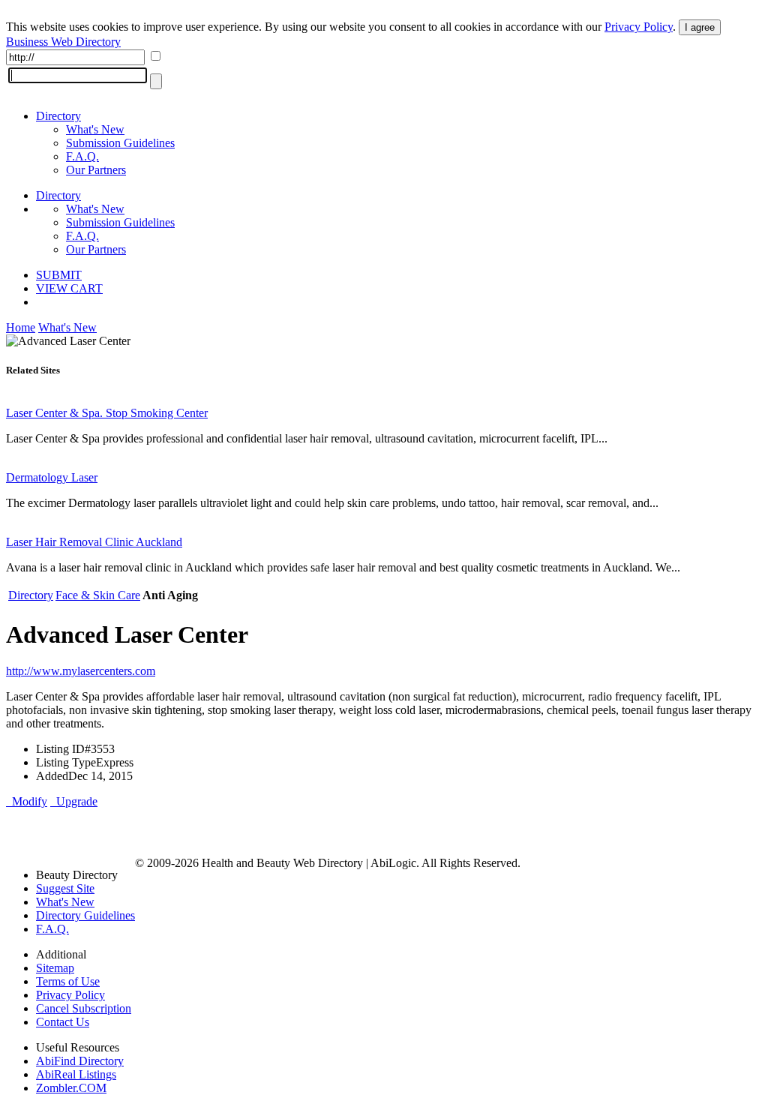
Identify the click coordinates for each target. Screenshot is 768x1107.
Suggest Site (65, 888)
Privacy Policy (638, 26)
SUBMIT (59, 274)
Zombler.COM (71, 1088)
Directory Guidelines (85, 915)
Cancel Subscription (83, 1008)
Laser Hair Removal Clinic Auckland (94, 542)
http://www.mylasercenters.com (80, 670)
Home (20, 327)
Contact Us (62, 1022)
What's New (95, 129)
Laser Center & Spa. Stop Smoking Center (107, 412)
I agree (700, 27)
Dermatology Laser (52, 477)
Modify (26, 801)
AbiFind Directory (80, 1060)
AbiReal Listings (76, 1074)
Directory (58, 116)
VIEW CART (69, 288)
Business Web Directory (63, 41)
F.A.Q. (82, 156)
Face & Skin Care (98, 595)
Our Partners (96, 170)
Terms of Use (68, 981)
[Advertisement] (181, 831)
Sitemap (55, 968)
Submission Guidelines (120, 142)
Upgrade (74, 801)
